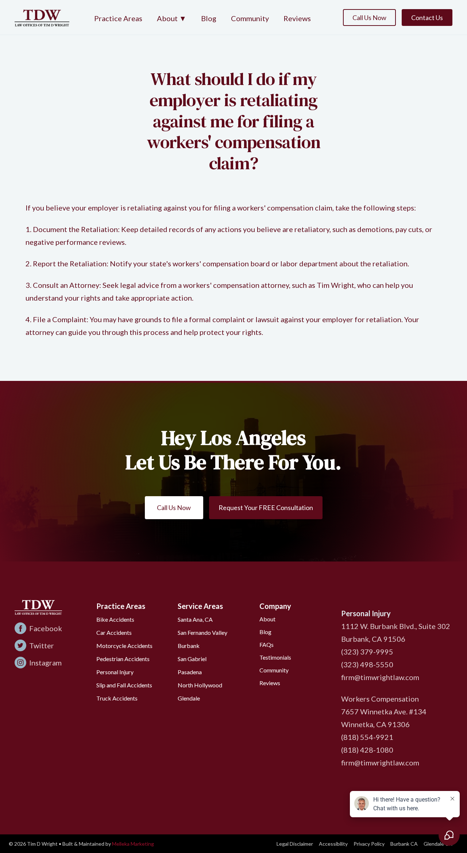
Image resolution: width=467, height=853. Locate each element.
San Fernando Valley (202, 632)
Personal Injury (115, 671)
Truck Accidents (117, 698)
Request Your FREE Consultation (266, 507)
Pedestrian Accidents (123, 658)
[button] (171, 19)
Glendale (189, 698)
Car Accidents (114, 632)
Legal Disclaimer (295, 844)
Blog (208, 18)
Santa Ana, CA (195, 619)
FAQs (266, 644)
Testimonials (275, 657)
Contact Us (427, 17)
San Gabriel (192, 658)
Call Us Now (369, 17)
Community (250, 18)
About (267, 618)
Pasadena (190, 671)
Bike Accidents (115, 619)
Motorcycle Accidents (124, 645)
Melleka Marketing (133, 844)
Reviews (297, 18)
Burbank (189, 645)
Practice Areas (118, 18)
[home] (42, 17)
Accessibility (333, 844)
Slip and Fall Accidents (124, 685)
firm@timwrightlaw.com (380, 677)
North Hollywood (200, 685)
